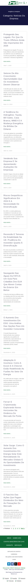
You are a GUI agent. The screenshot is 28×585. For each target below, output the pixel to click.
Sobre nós (17, 538)
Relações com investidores (14, 556)
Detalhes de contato (14, 551)
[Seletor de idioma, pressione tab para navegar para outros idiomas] (25, 3)
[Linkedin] (8, 563)
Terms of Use (6, 567)
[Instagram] (19, 563)
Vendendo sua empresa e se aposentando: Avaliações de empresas (10, 164)
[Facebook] (12, 563)
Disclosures (17, 567)
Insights (9, 545)
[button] (2, 3)
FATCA (12, 567)
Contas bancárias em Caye (14, 541)
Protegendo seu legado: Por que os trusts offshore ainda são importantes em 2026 (14, 40)
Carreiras (14, 554)
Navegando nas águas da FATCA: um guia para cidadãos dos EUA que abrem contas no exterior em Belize (13, 281)
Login (14, 559)
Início (9, 538)
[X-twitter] (15, 563)
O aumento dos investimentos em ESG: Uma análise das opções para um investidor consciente (14, 323)
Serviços (18, 545)
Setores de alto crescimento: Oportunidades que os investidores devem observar (13, 79)
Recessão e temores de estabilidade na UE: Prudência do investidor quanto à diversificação (14, 240)
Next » (23, 528)
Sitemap (23, 567)
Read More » (7, 61)
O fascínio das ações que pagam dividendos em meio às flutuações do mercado (13, 500)
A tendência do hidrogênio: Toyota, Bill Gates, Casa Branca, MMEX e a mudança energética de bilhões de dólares (13, 120)
